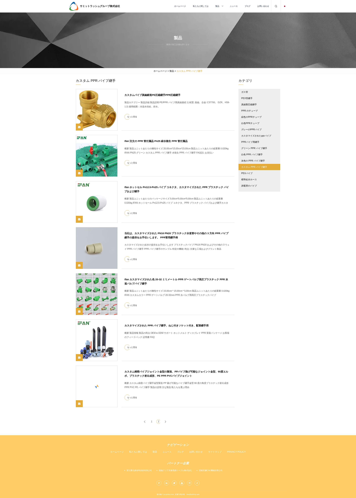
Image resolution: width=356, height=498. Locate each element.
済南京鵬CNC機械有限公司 (210, 470)
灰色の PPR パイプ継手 (253, 161)
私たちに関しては (200, 6)
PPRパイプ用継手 (250, 142)
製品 (217, 6)
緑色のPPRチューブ (251, 117)
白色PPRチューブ (250, 123)
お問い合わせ (263, 6)
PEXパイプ (247, 173)
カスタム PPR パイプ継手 (254, 167)
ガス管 (244, 92)
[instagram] (189, 483)
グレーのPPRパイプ (251, 129)
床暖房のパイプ (249, 186)
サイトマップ (215, 452)
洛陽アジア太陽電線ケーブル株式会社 (175, 470)
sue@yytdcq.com (192, 494)
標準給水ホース (249, 179)
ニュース (234, 6)
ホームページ (180, 6)
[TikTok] (197, 483)
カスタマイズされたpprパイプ (256, 136)
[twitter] (174, 483)
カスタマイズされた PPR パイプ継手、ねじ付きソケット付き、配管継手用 (166, 325)
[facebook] (158, 483)
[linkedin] (166, 483)
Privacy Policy (236, 452)
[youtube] (181, 483)
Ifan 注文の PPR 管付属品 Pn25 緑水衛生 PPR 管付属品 (156, 141)
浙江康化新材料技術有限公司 (139, 470)
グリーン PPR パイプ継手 (254, 148)
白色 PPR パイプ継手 (252, 154)
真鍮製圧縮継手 (249, 104)
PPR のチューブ (249, 111)
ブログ (247, 6)
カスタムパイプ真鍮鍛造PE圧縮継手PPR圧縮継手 (152, 95)
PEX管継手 (247, 98)
